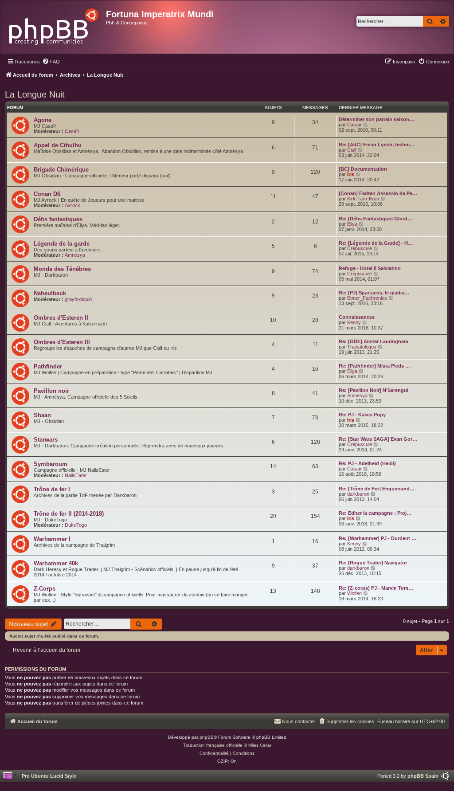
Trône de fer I (52, 489)
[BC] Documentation (363, 169)
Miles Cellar (259, 745)
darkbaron (358, 494)
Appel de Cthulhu (58, 145)
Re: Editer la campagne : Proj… (375, 513)
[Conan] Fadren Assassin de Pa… (378, 193)
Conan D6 (47, 194)
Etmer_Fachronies (367, 298)
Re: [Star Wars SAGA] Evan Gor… (378, 439)
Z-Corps (44, 588)
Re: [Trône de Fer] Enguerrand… (377, 488)
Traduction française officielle (213, 745)
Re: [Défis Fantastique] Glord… (375, 218)
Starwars (46, 439)
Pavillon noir (51, 391)
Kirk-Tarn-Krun (363, 198)
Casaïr (72, 131)
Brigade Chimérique (61, 169)
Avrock (72, 205)
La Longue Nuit (35, 94)
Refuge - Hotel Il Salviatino (370, 268)
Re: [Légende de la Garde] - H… (376, 243)
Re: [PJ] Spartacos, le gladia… (374, 292)
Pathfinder (48, 366)
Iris (350, 174)
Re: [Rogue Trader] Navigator (373, 562)
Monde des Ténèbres (62, 269)
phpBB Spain (422, 776)
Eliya (352, 224)
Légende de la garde (62, 243)
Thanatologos (361, 346)
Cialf (351, 150)
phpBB (207, 737)
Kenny (354, 322)
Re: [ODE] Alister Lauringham (373, 341)
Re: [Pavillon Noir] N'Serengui (373, 390)
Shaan (42, 415)
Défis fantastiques (58, 219)
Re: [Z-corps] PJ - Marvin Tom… (376, 588)
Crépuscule (359, 248)
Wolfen (354, 593)
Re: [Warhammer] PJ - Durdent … (377, 538)
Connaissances (357, 317)
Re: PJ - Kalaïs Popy (362, 414)
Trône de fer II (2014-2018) (69, 513)
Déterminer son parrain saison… (376, 119)
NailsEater (76, 475)
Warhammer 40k (56, 563)
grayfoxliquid (78, 299)
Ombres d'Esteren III (62, 342)
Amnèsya (75, 255)
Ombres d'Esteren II (61, 317)
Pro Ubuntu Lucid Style (49, 776)
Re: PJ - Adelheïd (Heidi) (367, 463)
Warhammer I (52, 539)
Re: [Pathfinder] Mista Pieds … (374, 365)
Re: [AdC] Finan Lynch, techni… (377, 144)
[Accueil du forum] (54, 24)
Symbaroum (50, 464)
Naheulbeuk (50, 293)
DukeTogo (76, 525)
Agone (42, 120)
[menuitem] (51, 61)
